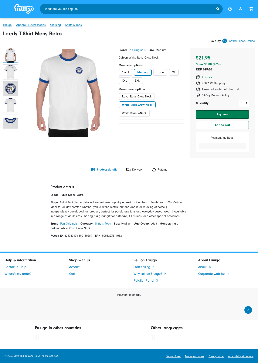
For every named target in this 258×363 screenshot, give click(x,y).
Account (74, 267)
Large (160, 72)
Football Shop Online (241, 41)
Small (125, 72)
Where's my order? (18, 274)
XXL (124, 80)
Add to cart (222, 125)
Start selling (142, 267)
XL (173, 72)
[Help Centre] (230, 9)
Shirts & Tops (73, 25)
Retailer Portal (144, 281)
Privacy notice (216, 356)
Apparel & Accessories (31, 25)
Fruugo (7, 25)
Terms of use (173, 356)
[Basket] (251, 9)
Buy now (222, 114)
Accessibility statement (240, 356)
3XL (137, 80)
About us (204, 267)
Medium (142, 72)
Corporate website (211, 274)
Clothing (55, 25)
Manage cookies (194, 356)
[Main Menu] (7, 9)
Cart (72, 274)
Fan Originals (137, 50)
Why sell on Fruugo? (148, 274)
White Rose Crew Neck (137, 105)
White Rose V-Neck (134, 113)
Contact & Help (15, 267)
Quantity (202, 103)
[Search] (218, 9)
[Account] (240, 9)
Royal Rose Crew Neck (136, 96)
